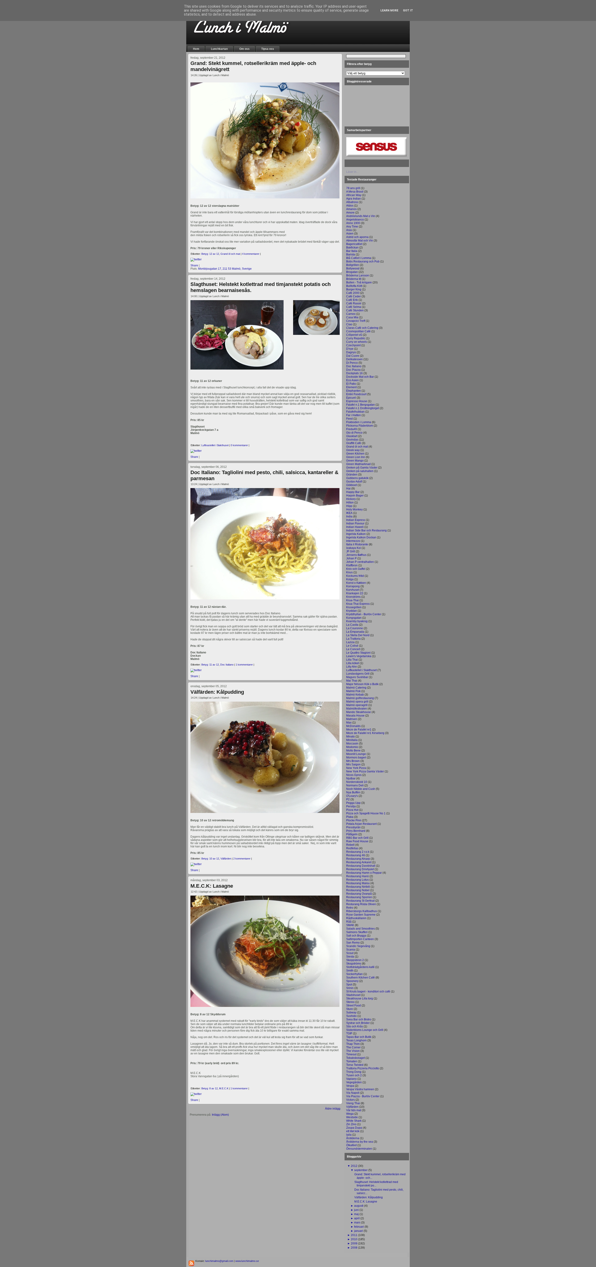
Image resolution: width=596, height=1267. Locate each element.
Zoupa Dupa (354, 1127)
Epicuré (351, 397)
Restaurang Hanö (357, 876)
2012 (354, 1166)
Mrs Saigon (353, 764)
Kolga (350, 579)
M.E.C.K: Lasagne (211, 886)
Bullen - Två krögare (359, 282)
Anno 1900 (353, 223)
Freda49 (351, 429)
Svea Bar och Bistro (358, 1019)
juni (356, 1210)
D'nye (349, 348)
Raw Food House (357, 841)
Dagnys (351, 352)
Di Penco (352, 362)
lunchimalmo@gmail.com (219, 1261)
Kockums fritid (355, 575)
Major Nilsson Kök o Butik (362, 684)
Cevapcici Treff (355, 321)
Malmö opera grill (357, 701)
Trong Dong (353, 1071)
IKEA (349, 513)
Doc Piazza (353, 369)
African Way (353, 195)
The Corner (353, 1047)
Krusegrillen (354, 607)
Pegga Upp (353, 803)
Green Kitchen (355, 453)
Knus (349, 572)
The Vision (353, 1051)
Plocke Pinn (353, 820)
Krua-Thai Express (358, 603)
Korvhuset (352, 589)
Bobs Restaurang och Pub (362, 261)
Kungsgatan (354, 617)
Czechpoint (353, 345)
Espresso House (356, 401)
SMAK (350, 925)
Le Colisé (352, 645)
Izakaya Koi (353, 548)
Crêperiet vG (354, 334)
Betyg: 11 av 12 (210, 664)
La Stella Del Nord (357, 635)
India (349, 516)
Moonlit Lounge (356, 754)
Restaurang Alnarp (358, 858)
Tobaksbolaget (355, 1058)
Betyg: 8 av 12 (209, 1088)
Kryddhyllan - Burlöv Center (363, 614)
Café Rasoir (353, 303)
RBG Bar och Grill (357, 837)
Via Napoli (352, 1092)
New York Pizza (356, 768)
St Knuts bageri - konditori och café (368, 991)
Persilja (351, 806)
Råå (349, 921)
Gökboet (351, 485)
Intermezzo (353, 541)
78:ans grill (353, 188)
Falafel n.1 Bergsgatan (360, 404)
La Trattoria (353, 638)
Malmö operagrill (357, 705)
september (361, 1170)
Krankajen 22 (354, 593)
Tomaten (351, 1061)
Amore (350, 212)
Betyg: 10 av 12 (210, 858)
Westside (352, 1117)
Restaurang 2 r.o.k (357, 851)
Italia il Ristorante (357, 544)
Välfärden (225, 858)
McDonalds (353, 726)
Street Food (353, 1005)
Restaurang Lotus (357, 879)
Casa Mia (352, 317)
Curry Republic (355, 338)
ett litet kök (352, 1131)
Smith (349, 970)
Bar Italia (351, 251)
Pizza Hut (352, 810)
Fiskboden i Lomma (358, 422)
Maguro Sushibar (357, 677)
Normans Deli (355, 785)
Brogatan (352, 272)
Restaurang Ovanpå (359, 893)
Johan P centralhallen (360, 562)
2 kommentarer (242, 858)
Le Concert (353, 649)
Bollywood (352, 268)
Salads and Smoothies (360, 928)
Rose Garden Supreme (361, 914)
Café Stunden (355, 310)
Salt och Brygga (356, 935)
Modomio (352, 747)
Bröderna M (353, 279)
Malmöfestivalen (356, 708)
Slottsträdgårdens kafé (360, 967)
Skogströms (353, 963)
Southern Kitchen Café (360, 977)
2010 (354, 1239)
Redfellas (352, 848)
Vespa (350, 1085)
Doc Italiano (227, 664)
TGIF (349, 1033)
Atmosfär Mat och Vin (359, 240)
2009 (354, 1243)
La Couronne (354, 628)
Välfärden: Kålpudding (217, 692)
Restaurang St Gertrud (360, 900)
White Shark (354, 1120)
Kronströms (353, 596)
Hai (348, 488)
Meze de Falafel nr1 (358, 729)
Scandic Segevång (358, 946)
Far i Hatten (353, 415)
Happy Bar (353, 492)
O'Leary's (352, 796)
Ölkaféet (351, 1145)
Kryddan (351, 610)
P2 (348, 799)
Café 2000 (352, 293)
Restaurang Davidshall (360, 865)
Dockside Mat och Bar (360, 376)
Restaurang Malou (358, 883)
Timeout (351, 1054)
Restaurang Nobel (357, 890)
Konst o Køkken (356, 582)
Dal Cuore (352, 355)
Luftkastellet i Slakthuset (215, 445)
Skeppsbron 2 (355, 960)
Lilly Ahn (351, 666)
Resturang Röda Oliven (361, 904)
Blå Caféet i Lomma (358, 258)
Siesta (350, 956)
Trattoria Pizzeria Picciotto (362, 1068)
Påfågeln (352, 834)
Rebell (350, 844)
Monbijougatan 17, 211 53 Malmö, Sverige (225, 268)
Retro (349, 907)
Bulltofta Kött (354, 286)
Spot (349, 984)
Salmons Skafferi (357, 932)
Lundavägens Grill (357, 673)
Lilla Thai (352, 659)
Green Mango (355, 460)
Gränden (351, 474)
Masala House (355, 715)
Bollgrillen (352, 265)
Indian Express (355, 520)
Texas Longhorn (356, 1040)
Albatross (352, 202)
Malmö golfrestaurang (360, 698)
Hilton (350, 502)
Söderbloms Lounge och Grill (364, 1030)
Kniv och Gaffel (355, 569)
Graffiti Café (353, 443)
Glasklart (351, 436)
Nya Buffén (353, 792)
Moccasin (352, 743)
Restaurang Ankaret (358, 862)
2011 (354, 1235)
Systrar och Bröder (358, 1023)
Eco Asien (352, 380)
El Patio (351, 383)
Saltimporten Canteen (360, 939)
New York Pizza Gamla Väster (365, 771)
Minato (350, 736)
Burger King (353, 289)
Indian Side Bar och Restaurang (366, 530)
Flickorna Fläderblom (359, 425)
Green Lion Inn (355, 457)
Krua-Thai (352, 600)
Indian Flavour (355, 523)
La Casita (352, 624)
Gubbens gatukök (357, 478)
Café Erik (352, 300)
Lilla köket (352, 663)
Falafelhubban (355, 411)
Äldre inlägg (332, 1108)
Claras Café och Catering (362, 327)
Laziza (350, 642)
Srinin (350, 988)
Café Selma (353, 307)
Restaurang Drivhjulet (360, 869)
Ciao (349, 324)
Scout (349, 953)
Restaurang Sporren (359, 897)
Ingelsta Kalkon (356, 534)
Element (351, 387)
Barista (350, 254)
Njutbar (351, 778)
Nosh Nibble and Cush (360, 789)
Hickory (351, 499)
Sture (349, 1009)
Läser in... (352, 171)
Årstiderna (352, 1138)
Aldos (349, 205)
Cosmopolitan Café (358, 331)
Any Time (352, 226)
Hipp (349, 506)
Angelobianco (355, 219)
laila (349, 1134)
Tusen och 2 (354, 1075)
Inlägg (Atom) (220, 1114)
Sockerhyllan (354, 974)
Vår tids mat (353, 1110)
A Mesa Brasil (354, 191)
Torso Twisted (354, 1065)
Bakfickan (352, 247)
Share (194, 265)
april (357, 1218)
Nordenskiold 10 (356, 782)
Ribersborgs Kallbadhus (361, 911)
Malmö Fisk (353, 691)
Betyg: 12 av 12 (210, 253)
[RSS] (191, 1263)
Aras (349, 230)
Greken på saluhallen (359, 471)
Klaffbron (352, 565)
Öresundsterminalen (359, 1148)
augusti (358, 1205)
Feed (349, 418)
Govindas (352, 439)
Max (349, 722)
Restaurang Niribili (358, 886)
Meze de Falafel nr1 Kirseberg (365, 733)
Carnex (351, 314)
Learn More (389, 10)
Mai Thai (351, 680)
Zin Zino (351, 1124)
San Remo (353, 942)
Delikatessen (354, 359)
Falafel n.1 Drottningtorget (362, 408)
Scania (350, 949)
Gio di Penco (354, 432)
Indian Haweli (355, 527)
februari (359, 1226)
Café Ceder (353, 296)
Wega (350, 1113)
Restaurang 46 (355, 855)
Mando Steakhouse (358, 712)
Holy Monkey (354, 509)
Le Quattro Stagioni (358, 652)
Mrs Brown (353, 761)
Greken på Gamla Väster (361, 467)
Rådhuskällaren (356, 918)
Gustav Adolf (354, 481)
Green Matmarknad (358, 464)
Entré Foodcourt (356, 394)
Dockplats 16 (354, 373)
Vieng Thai (353, 1103)
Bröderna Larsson (357, 275)
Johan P (351, 558)
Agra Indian (353, 198)
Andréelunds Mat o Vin (360, 216)
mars (357, 1222)
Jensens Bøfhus (356, 555)
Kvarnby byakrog (357, 621)
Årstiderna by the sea (359, 1141)
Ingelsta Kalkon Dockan (361, 537)
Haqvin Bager (355, 495)
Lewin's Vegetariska (358, 656)
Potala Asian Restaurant (361, 823)
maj (356, 1214)
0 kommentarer (239, 445)
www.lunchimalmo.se (247, 1261)
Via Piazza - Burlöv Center (362, 1096)
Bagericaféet (354, 244)
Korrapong (353, 586)
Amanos (351, 209)
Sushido (351, 1016)
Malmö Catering (356, 687)
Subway (351, 1012)
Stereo (350, 1002)
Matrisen (351, 719)
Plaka (349, 817)
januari (358, 1231)
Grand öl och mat (230, 253)
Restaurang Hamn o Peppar (364, 872)
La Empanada (355, 631)
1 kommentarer (244, 664)
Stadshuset (353, 995)
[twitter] (196, 259)
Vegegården (354, 1082)
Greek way (353, 450)
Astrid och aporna (357, 237)
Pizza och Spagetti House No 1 (366, 813)
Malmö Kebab (355, 694)
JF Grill (350, 551)
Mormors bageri (356, 757)
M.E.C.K (223, 1088)
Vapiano (351, 1078)
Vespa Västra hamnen (360, 1089)
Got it (408, 10)
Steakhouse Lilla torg (359, 998)
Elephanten (353, 390)
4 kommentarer (250, 253)
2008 (354, 1247)
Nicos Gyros (354, 775)
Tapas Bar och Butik (358, 1037)
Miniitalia (352, 740)
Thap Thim (353, 1044)
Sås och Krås (354, 1026)
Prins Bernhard (355, 830)
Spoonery (352, 981)
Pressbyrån (353, 827)
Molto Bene (353, 750)
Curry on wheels (356, 341)
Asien (349, 233)
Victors (350, 1099)
